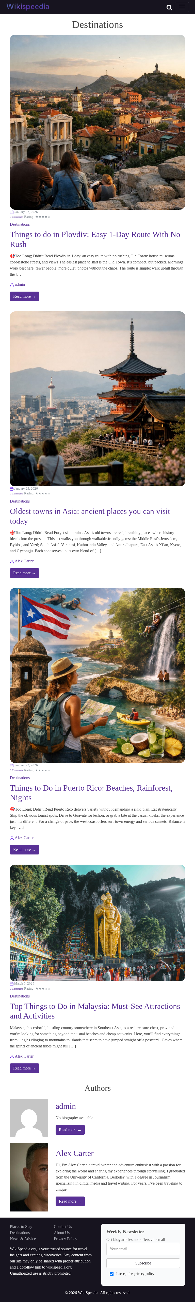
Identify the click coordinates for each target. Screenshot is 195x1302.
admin (20, 284)
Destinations (20, 224)
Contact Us (63, 1226)
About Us (62, 1232)
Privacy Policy (65, 1239)
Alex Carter (24, 561)
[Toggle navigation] (182, 7)
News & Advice (23, 1239)
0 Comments (16, 217)
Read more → (24, 296)
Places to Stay (21, 1226)
